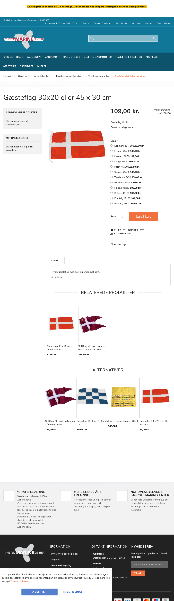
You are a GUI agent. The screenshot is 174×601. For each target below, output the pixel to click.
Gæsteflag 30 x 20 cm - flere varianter (59, 348)
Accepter (39, 592)
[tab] (55, 260)
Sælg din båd (121, 23)
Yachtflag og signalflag (98, 76)
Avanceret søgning (61, 565)
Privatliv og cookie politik (64, 553)
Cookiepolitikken (19, 581)
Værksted (136, 23)
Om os (86, 23)
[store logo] (23, 39)
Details (54, 260)
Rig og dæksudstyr (41, 76)
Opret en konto (164, 23)
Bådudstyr (22, 76)
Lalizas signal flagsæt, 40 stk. (123, 421)
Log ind (148, 23)
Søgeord (55, 559)
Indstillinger (74, 592)
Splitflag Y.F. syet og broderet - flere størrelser (91, 348)
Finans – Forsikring (102, 23)
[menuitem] (7, 57)
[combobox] (123, 38)
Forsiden (7, 76)
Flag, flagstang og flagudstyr (69, 76)
